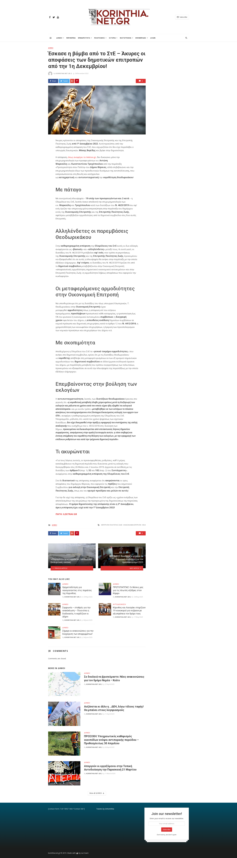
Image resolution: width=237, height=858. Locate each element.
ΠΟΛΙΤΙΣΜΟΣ (99, 38)
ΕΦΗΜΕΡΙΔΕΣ (140, 38)
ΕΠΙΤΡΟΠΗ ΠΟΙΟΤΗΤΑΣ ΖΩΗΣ (112, 525)
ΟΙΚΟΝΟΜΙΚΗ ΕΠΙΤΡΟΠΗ (132, 525)
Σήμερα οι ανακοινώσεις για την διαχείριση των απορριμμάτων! (77, 632)
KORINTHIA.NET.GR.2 (64, 73)
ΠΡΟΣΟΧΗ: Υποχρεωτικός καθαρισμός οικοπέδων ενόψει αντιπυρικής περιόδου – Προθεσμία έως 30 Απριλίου (111, 740)
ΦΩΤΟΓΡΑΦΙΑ (125, 38)
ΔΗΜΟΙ (59, 38)
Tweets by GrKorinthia (105, 809)
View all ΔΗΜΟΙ (95, 793)
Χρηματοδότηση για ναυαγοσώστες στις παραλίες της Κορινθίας (77, 590)
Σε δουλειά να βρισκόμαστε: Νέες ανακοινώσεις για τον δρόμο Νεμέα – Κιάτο (114, 678)
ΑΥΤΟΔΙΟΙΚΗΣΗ (119, 604)
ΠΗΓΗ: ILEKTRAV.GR (66, 514)
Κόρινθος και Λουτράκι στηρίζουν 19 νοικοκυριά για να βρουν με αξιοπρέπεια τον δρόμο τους (129, 610)
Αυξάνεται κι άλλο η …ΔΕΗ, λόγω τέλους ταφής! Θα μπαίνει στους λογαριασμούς (114, 708)
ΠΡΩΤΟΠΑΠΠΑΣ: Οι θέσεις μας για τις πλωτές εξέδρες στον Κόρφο (128, 590)
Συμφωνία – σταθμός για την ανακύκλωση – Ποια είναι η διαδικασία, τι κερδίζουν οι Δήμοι (76, 612)
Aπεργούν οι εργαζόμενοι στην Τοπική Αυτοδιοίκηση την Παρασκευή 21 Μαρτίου (110, 768)
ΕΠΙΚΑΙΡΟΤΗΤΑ (84, 38)
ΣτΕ (144, 525)
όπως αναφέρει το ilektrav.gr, (82, 157)
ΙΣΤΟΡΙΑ (112, 38)
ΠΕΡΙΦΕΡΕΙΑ (71, 38)
